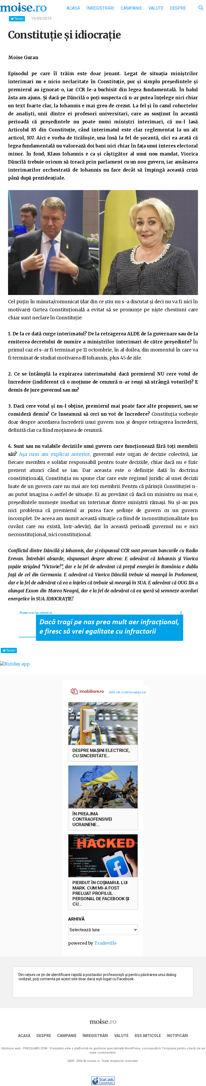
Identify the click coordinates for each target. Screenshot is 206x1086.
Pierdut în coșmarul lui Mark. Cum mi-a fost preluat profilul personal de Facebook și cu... (100, 893)
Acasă (73, 8)
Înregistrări (100, 8)
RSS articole (148, 1036)
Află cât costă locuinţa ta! (127, 692)
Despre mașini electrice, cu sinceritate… (101, 753)
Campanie (131, 8)
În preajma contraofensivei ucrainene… (92, 819)
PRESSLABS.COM (35, 1048)
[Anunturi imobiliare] (84, 691)
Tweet (18, 19)
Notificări (177, 1036)
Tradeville (105, 943)
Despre (178, 8)
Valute (155, 8)
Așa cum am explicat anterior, (55, 454)
